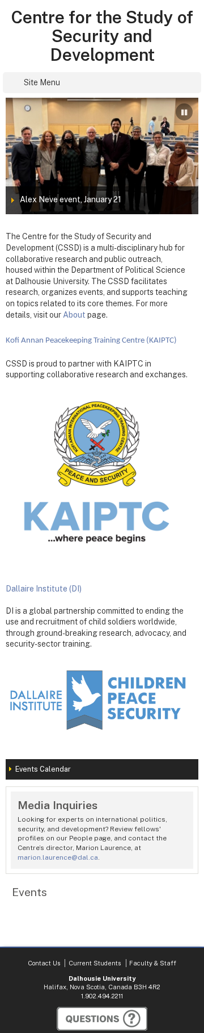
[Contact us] (102, 1019)
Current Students (95, 963)
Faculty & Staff (152, 963)
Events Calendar (43, 769)
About (74, 314)
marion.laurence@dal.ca (58, 857)
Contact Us (44, 963)
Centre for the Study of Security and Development (102, 36)
